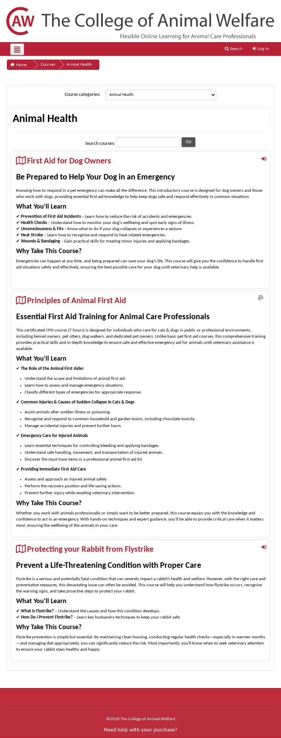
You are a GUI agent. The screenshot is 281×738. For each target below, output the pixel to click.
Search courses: (100, 143)
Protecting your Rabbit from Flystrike (90, 550)
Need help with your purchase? (140, 730)
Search (235, 49)
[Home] (140, 21)
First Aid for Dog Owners (69, 161)
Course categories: (82, 94)
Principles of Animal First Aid (76, 301)
